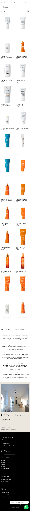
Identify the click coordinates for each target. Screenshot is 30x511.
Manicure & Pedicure (6, 479)
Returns (3, 464)
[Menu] (1, 2)
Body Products (5, 494)
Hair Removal (4, 485)
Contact (3, 466)
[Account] (25, 2)
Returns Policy (5, 470)
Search (3, 460)
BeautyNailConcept (22, 504)
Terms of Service (5, 468)
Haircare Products (6, 496)
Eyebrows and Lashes (6, 483)
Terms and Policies (15, 507)
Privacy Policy (4, 472)
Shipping (3, 462)
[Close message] (27, 502)
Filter (4, 11)
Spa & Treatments (5, 481)
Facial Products (5, 492)
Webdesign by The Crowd (9, 504)
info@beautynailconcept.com (10, 429)
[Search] (4, 2)
